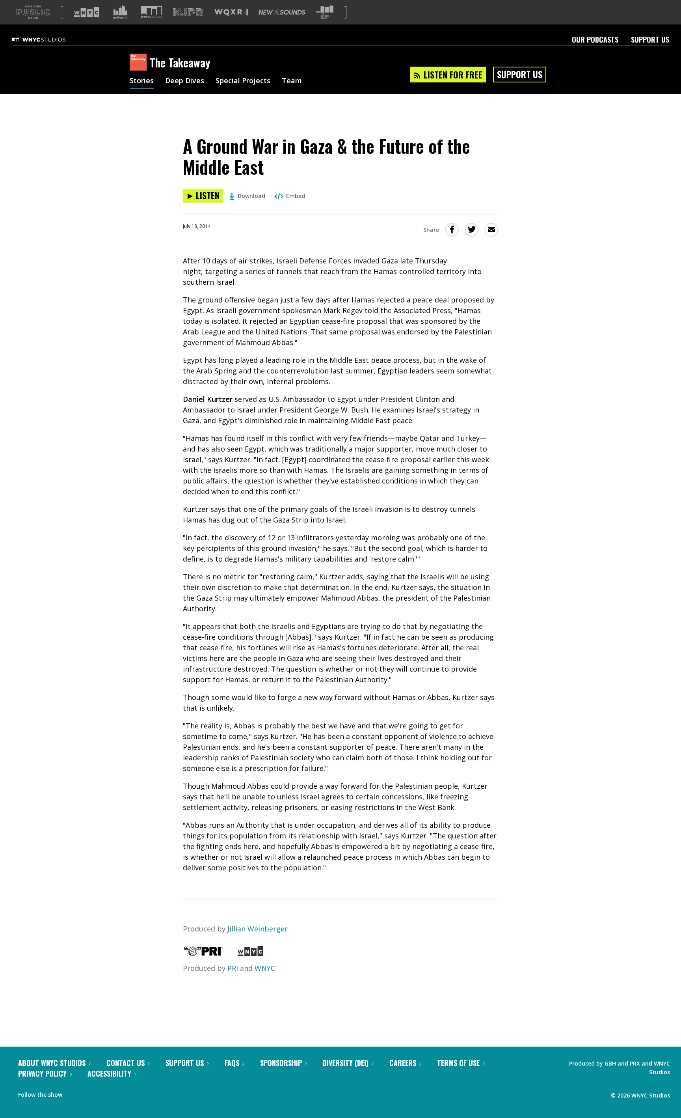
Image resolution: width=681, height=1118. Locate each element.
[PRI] (203, 953)
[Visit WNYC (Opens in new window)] (86, 12)
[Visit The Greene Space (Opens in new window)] (324, 12)
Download (251, 196)
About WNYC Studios (52, 1063)
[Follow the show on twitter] (89, 1093)
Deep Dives (184, 81)
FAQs (232, 1063)
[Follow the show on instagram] (104, 1093)
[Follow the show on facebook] (73, 1093)
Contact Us (125, 1063)
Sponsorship (281, 1063)
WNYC (265, 968)
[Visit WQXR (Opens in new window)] (231, 12)
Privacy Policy (42, 1073)
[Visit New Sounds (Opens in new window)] (282, 12)
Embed (295, 196)
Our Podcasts (595, 39)
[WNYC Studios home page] (48, 39)
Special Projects (243, 81)
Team (292, 81)
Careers (402, 1063)
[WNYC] (250, 953)
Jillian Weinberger (257, 928)
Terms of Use (458, 1063)
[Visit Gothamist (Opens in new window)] (120, 12)
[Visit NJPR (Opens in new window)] (188, 12)
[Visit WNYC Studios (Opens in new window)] (151, 12)
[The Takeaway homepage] (140, 63)
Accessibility (109, 1073)
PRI (232, 968)
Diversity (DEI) (345, 1063)
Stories (142, 81)
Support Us (650, 39)
